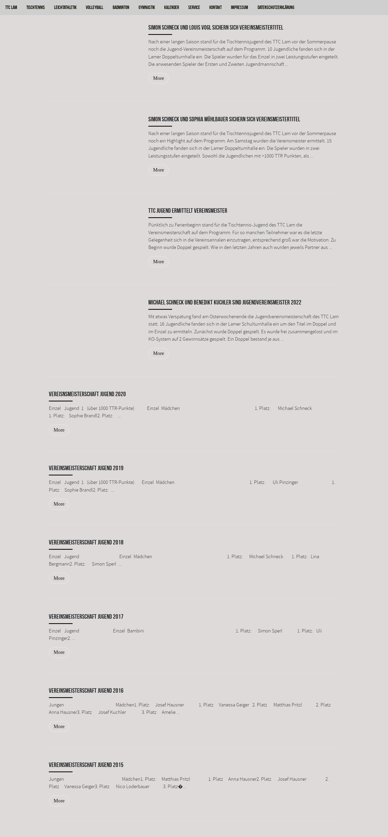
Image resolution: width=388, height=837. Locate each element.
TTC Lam (11, 7)
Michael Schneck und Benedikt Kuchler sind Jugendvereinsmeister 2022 (224, 302)
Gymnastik (147, 7)
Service (194, 7)
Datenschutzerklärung (276, 7)
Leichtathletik (65, 7)
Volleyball (94, 7)
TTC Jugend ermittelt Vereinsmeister (187, 210)
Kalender (171, 7)
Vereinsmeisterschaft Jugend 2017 (86, 616)
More (158, 78)
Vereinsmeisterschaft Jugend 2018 (86, 542)
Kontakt (215, 7)
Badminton (121, 7)
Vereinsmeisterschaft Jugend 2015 (86, 764)
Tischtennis (35, 7)
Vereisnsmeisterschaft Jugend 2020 (87, 394)
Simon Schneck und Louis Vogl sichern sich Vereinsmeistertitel (215, 27)
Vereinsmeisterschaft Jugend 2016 (86, 690)
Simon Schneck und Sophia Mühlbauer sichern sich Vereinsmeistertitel (224, 119)
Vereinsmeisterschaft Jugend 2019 (86, 468)
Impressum (239, 7)
